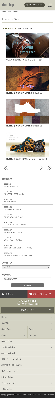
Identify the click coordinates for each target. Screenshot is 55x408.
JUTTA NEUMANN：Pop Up (15, 223)
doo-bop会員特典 (8, 353)
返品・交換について (9, 371)
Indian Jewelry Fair (11, 185)
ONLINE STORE (36, 5)
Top (3, 12)
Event (9, 12)
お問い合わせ (6, 389)
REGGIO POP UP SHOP (13, 216)
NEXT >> (41, 167)
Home (4, 317)
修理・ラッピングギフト (11, 359)
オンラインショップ (42, 294)
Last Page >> (49, 167)
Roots (31, 329)
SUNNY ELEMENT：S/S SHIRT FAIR (18, 254)
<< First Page (5, 167)
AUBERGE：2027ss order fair (15, 193)
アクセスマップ (7, 383)
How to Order (6, 341)
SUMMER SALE (10, 201)
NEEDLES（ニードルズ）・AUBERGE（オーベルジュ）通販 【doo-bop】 (32, 394)
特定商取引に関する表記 (11, 365)
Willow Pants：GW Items (13, 239)
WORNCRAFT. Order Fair (14, 231)
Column (32, 335)
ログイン (10, 294)
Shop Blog (6, 329)
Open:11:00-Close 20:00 (27, 302)
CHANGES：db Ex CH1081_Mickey (18, 247)
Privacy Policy (7, 377)
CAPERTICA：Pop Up (12, 208)
